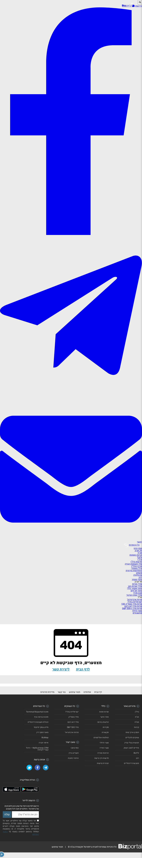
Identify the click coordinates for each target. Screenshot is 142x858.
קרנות (136, 727)
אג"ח (140, 552)
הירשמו (138, 6)
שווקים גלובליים (132, 737)
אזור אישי (104, 716)
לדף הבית (83, 669)
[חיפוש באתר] (140, 2)
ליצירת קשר (60, 669)
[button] (2, 854)
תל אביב (138, 550)
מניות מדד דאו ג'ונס (133, 606)
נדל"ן (140, 559)
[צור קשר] (71, 539)
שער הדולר (137, 610)
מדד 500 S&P (73, 727)
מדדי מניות (137, 584)
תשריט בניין (74, 753)
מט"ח (137, 722)
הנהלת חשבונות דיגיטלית (38, 722)
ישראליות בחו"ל (135, 601)
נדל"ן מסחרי (136, 568)
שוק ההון (138, 548)
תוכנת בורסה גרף (41, 716)
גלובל (139, 557)
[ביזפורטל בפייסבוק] (71, 234)
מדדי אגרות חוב (135, 586)
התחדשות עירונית (134, 570)
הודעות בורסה (103, 722)
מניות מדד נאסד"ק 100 (131, 604)
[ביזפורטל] (126, 6)
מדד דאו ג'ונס (73, 722)
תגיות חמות (104, 711)
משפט (139, 573)
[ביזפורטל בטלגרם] (71, 396)
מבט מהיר (137, 593)
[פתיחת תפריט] (131, 4)
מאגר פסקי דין (42, 732)
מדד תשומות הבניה (133, 564)
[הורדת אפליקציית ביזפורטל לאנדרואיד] (30, 791)
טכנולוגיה (137, 575)
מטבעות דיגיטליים (131, 763)
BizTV (136, 753)
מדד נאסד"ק (74, 716)
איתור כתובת (73, 758)
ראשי (139, 542)
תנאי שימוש (74, 692)
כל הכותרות (134, 545)
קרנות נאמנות (136, 555)
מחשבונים (137, 613)
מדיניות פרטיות (47, 692)
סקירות (106, 727)
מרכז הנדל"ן (136, 566)
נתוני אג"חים (136, 590)
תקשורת (105, 732)
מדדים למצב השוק (131, 747)
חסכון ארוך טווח (132, 732)
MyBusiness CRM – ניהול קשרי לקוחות (37, 748)
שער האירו (104, 747)
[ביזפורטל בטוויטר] (29, 767)
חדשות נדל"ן (136, 561)
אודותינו (87, 692)
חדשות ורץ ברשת (101, 758)
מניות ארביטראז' (134, 599)
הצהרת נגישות (103, 763)
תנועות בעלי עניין (132, 742)
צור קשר (62, 692)
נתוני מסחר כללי (134, 588)
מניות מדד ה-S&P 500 (132, 608)
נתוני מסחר (137, 579)
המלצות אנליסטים (101, 737)
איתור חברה (44, 742)
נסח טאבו (75, 747)
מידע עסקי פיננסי (41, 727)
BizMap (45, 737)
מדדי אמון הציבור (134, 595)
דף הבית (98, 692)
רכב (140, 577)
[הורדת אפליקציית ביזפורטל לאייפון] (12, 791)
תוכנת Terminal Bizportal (37, 711)
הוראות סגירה (103, 753)
